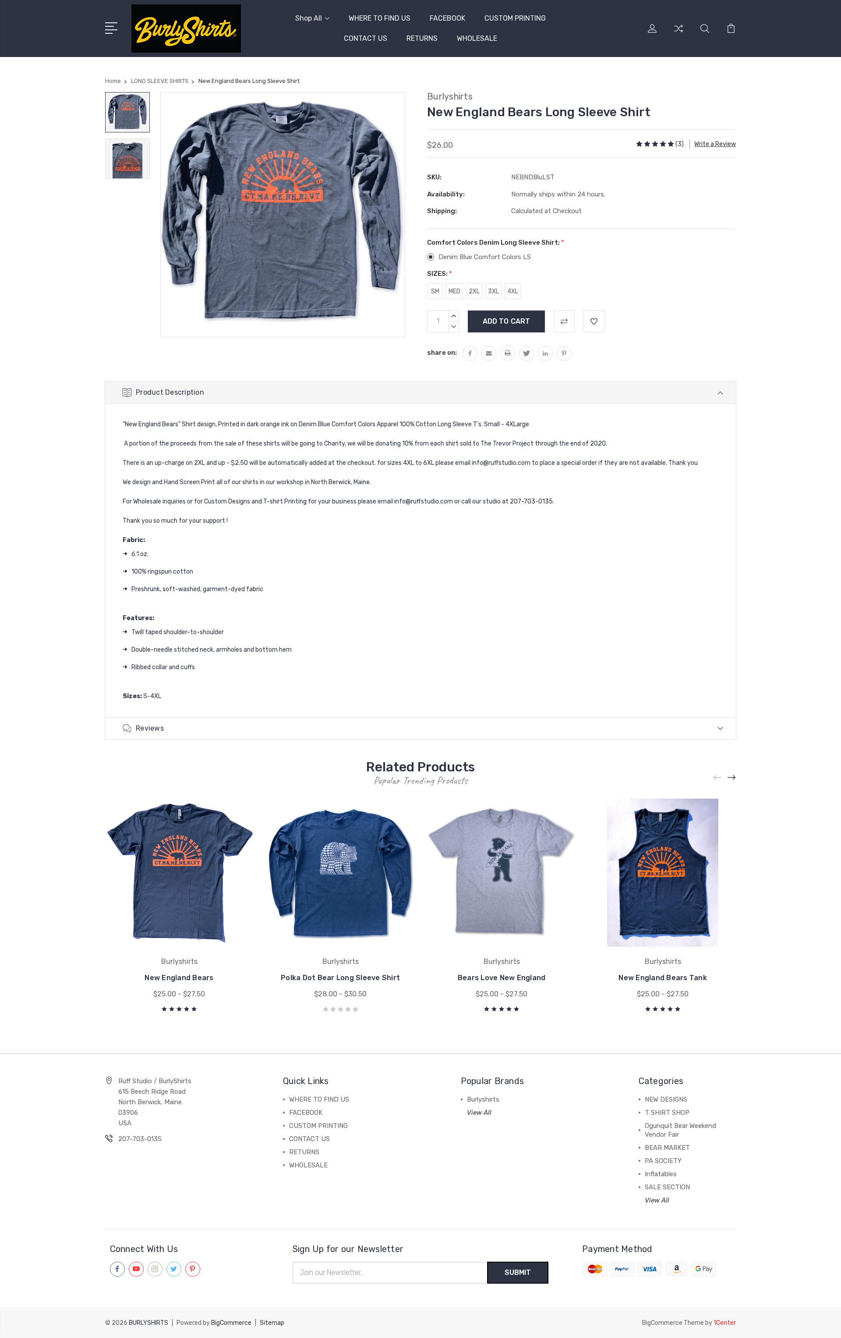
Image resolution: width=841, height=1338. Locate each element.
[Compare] (678, 34)
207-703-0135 (140, 1139)
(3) (679, 144)
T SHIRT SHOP (667, 1113)
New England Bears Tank (662, 978)
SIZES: (439, 274)
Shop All (308, 18)
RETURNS (422, 38)
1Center (725, 1323)
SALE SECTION (667, 1187)
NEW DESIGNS (666, 1099)
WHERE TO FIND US (379, 18)
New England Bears (179, 978)
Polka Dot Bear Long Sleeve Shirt (340, 978)
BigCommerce (231, 1323)
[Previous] (718, 777)
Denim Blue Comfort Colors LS (484, 257)
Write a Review (715, 144)
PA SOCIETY (663, 1161)
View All (479, 1113)
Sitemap (272, 1323)
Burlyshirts (483, 1099)
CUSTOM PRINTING (515, 18)
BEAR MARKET (667, 1148)
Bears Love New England (502, 978)
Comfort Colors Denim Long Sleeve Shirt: (495, 242)
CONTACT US (365, 38)
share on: (442, 353)
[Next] (732, 777)
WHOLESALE (477, 38)
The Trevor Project (507, 443)
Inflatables (661, 1174)
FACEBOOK (447, 18)
